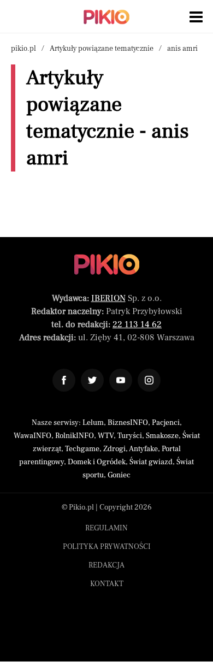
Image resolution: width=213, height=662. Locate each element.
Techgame (82, 449)
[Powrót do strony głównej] (106, 264)
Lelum (93, 423)
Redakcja (106, 565)
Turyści (129, 436)
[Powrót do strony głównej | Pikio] (106, 16)
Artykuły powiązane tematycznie (101, 49)
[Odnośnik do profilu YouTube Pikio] (120, 380)
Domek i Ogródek (97, 462)
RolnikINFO (74, 436)
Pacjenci (166, 423)
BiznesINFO (128, 423)
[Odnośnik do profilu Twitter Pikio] (92, 380)
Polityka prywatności (107, 547)
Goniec (119, 475)
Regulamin (106, 528)
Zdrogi (114, 449)
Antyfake (143, 449)
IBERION (108, 298)
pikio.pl (23, 49)
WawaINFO (32, 436)
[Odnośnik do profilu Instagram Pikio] (149, 380)
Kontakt (106, 584)
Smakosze (162, 436)
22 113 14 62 (137, 324)
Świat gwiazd (151, 462)
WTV (106, 436)
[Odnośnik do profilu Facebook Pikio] (63, 380)
